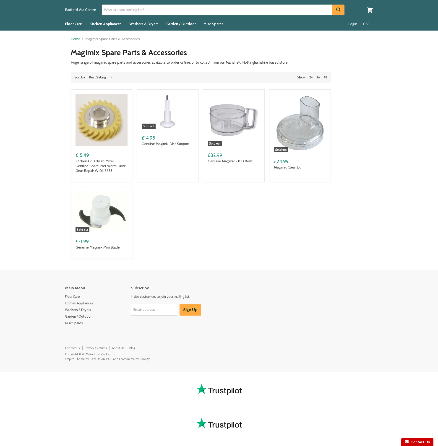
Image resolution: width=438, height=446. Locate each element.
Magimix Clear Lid (287, 167)
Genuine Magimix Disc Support (166, 144)
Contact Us (72, 348)
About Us (118, 348)
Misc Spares (213, 24)
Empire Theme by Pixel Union (85, 359)
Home (75, 39)
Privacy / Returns (96, 348)
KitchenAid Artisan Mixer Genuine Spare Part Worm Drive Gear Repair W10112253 (101, 166)
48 (325, 77)
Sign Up (190, 309)
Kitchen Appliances (106, 24)
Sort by (79, 77)
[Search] (338, 10)
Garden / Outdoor (181, 24)
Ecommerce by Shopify (134, 359)
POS (109, 359)
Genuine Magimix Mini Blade (98, 247)
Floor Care (73, 24)
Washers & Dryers (144, 24)
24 (311, 77)
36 (318, 77)
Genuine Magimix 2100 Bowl (230, 161)
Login (352, 24)
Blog (132, 348)
